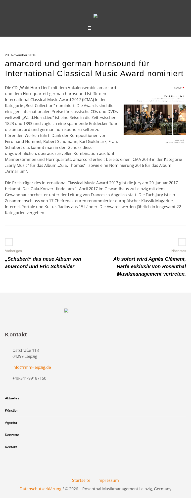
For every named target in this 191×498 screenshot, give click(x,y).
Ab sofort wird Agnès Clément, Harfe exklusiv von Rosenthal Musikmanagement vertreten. (149, 266)
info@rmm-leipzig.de (31, 367)
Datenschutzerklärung (40, 489)
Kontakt (11, 447)
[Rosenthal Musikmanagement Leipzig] (95, 16)
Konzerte (12, 435)
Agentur (11, 423)
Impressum (108, 480)
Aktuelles (12, 398)
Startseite (81, 480)
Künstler (11, 410)
